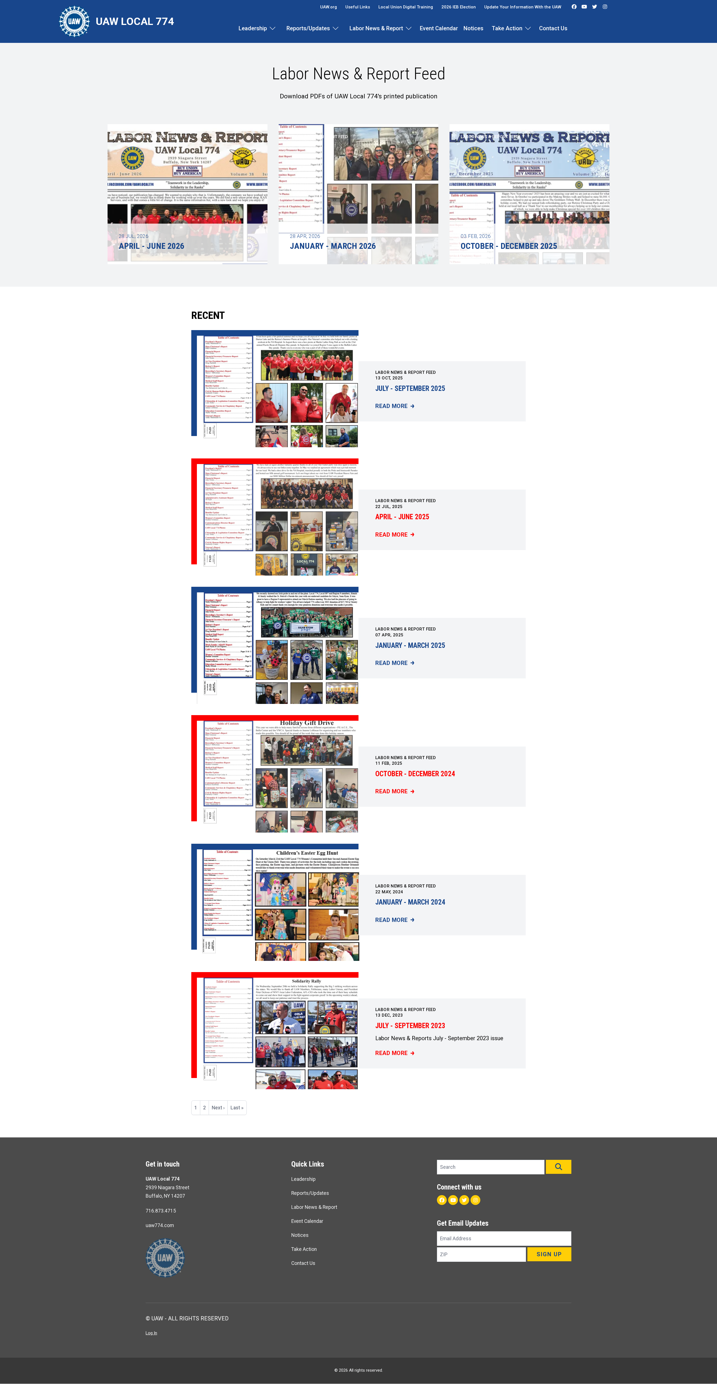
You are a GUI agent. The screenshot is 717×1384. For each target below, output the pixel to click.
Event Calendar (439, 28)
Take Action (507, 28)
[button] (558, 1167)
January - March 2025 (410, 645)
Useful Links (357, 7)
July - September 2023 (410, 1026)
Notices (473, 28)
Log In (151, 1333)
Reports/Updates (308, 28)
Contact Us (553, 28)
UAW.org (328, 7)
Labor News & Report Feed (405, 372)
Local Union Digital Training (405, 7)
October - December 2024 (415, 774)
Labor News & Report (376, 28)
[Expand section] (272, 28)
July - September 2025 (410, 388)
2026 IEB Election (458, 7)
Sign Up (549, 1254)
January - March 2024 (410, 902)
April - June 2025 (402, 517)
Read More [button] (144, 260)
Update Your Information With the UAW (522, 7)
